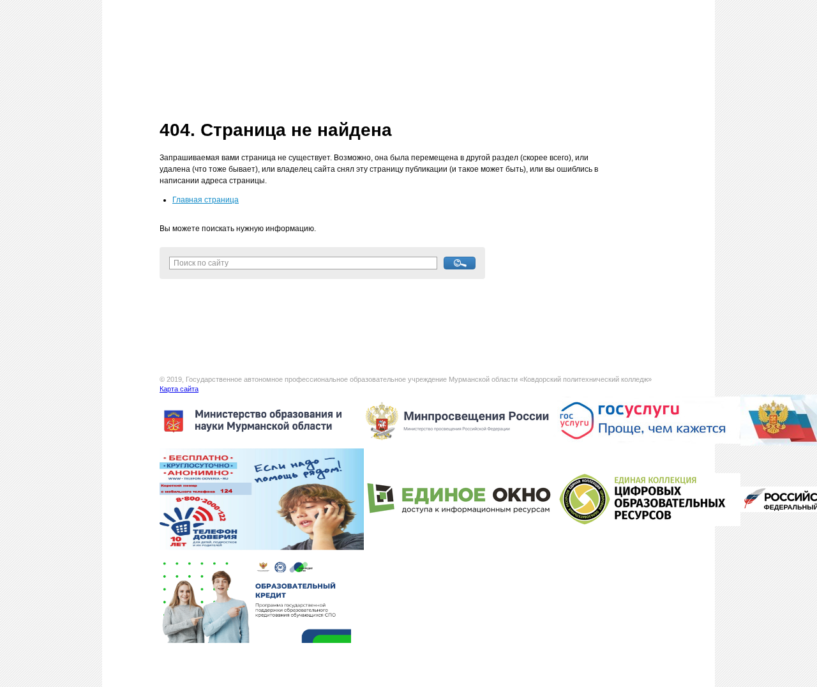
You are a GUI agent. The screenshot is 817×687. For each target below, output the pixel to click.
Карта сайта (179, 389)
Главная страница (205, 199)
